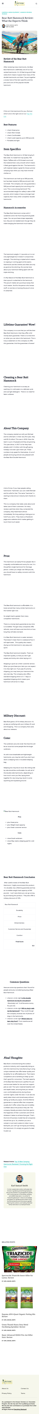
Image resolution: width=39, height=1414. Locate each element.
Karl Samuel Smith (12, 25)
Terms (23, 1393)
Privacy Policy (7, 1393)
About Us (5, 1388)
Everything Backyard (20, 1409)
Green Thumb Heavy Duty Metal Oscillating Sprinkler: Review (15, 1326)
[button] (3, 4)
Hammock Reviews (26, 12)
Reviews (4, 14)
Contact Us (25, 1388)
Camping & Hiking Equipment (10, 12)
